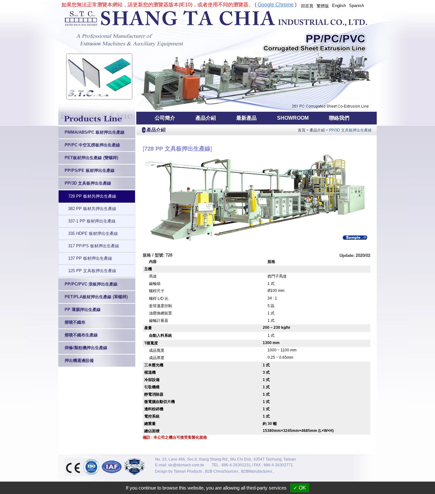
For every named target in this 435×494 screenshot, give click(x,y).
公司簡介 (165, 118)
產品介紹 (206, 118)
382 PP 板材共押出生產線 (92, 208)
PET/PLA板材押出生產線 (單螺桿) (96, 296)
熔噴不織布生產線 (81, 335)
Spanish (356, 5)
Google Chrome (276, 4)
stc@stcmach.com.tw (186, 465)
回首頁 (307, 6)
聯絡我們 (339, 118)
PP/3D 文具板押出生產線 (88, 183)
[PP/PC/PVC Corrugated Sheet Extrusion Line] (217, 110)
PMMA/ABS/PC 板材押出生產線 (95, 132)
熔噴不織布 (75, 322)
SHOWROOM (293, 118)
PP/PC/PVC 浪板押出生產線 (91, 284)
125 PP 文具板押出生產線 (92, 270)
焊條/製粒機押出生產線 (86, 347)
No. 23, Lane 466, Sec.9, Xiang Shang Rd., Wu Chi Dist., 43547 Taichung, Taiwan (225, 459)
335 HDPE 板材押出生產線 (93, 233)
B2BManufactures (256, 471)
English (339, 5)
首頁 (301, 130)
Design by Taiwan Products (178, 471)
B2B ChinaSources (221, 471)
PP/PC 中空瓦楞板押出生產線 (92, 145)
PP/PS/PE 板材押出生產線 (90, 170)
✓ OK (299, 487)
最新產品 (246, 118)
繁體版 (323, 6)
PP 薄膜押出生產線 (83, 309)
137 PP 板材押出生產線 (90, 258)
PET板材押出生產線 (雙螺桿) (91, 157)
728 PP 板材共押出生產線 (92, 196)
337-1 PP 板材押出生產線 (92, 221)
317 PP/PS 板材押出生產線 (93, 245)
